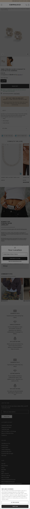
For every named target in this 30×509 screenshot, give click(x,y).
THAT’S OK (15, 506)
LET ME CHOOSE (15, 502)
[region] (15, 497)
